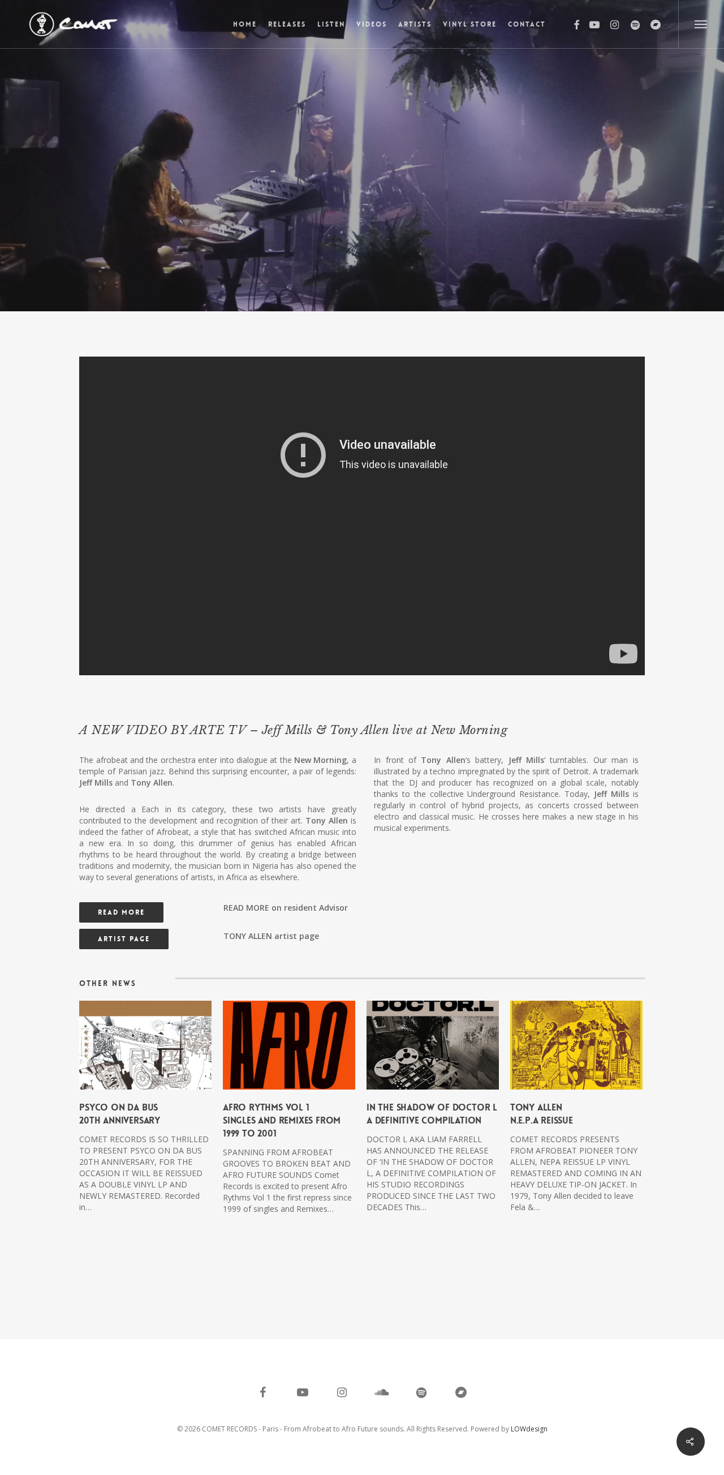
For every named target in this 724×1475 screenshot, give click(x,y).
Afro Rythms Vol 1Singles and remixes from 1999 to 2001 (282, 1120)
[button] (701, 24)
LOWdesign (529, 1429)
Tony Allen (362, 200)
